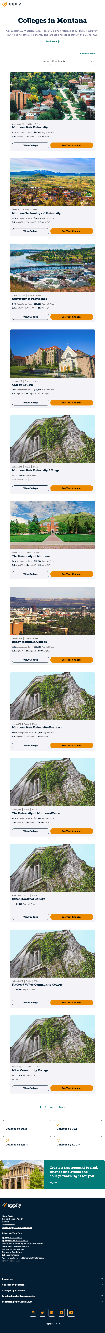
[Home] (11, 4)
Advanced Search (87, 53)
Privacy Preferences (11, 1261)
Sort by (45, 61)
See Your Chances (71, 145)
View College (30, 145)
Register (53, 1182)
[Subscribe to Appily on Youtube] (71, 1313)
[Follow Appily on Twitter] (42, 1313)
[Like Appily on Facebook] (52, 1313)
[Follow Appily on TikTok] (61, 1313)
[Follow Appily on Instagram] (33, 1313)
